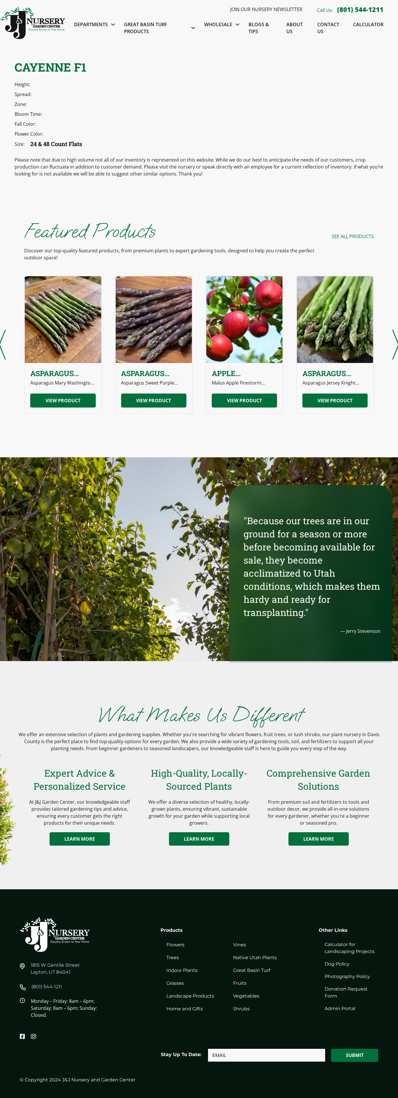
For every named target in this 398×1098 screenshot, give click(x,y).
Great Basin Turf (251, 970)
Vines (239, 945)
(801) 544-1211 (360, 9)
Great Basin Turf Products (145, 28)
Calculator (368, 24)
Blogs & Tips (259, 28)
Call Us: (325, 10)
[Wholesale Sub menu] (237, 24)
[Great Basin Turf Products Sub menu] (193, 28)
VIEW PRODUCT (62, 400)
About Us (294, 28)
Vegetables (246, 996)
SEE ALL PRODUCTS (353, 236)
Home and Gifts (184, 1009)
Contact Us (328, 28)
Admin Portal (340, 1008)
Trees (172, 957)
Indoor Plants (182, 970)
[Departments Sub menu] (113, 24)
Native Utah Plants (255, 957)
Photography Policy (347, 976)
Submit (355, 1055)
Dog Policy (337, 964)
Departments (91, 24)
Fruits (239, 983)
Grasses (175, 983)
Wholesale (218, 24)
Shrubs (241, 1009)
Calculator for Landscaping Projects (350, 948)
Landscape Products (190, 996)
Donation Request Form (346, 992)
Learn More (79, 839)
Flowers (175, 945)
